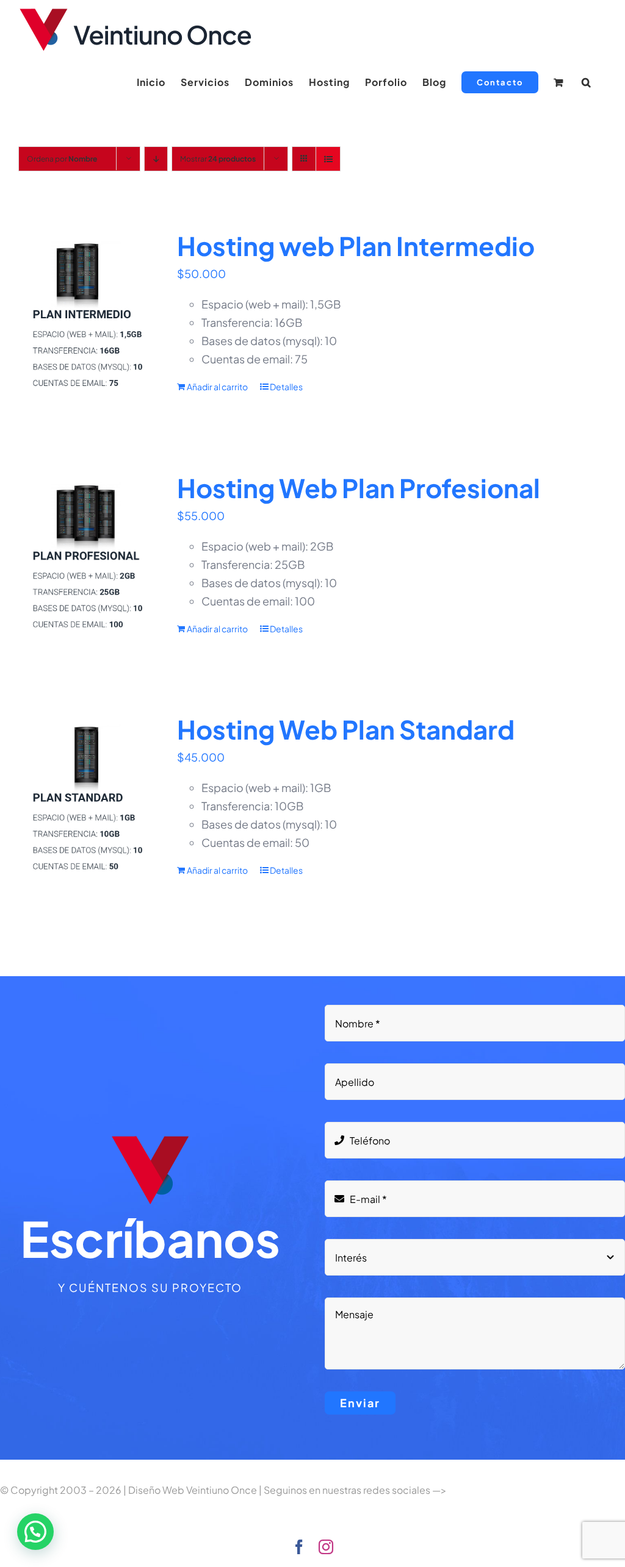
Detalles (286, 386)
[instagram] (326, 1547)
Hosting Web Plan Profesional (358, 487)
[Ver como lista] (328, 159)
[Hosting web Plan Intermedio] (86, 316)
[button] (586, 82)
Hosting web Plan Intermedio (356, 245)
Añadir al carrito (217, 386)
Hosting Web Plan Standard (346, 729)
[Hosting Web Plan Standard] (86, 800)
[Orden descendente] (156, 158)
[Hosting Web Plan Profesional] (86, 558)
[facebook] (299, 1547)
